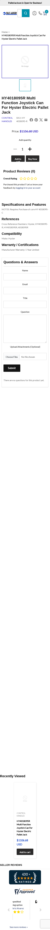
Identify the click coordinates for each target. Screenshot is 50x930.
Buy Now (32, 159)
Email (25, 284)
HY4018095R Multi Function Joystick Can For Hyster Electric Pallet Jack (24, 37)
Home (5, 32)
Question (25, 311)
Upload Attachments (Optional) (25, 346)
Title (25, 298)
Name (25, 270)
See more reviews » (19, 927)
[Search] (25, 13)
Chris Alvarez (17, 908)
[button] (9, 909)
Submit (12, 368)
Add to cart (18, 160)
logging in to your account (28, 187)
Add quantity (25, 140)
